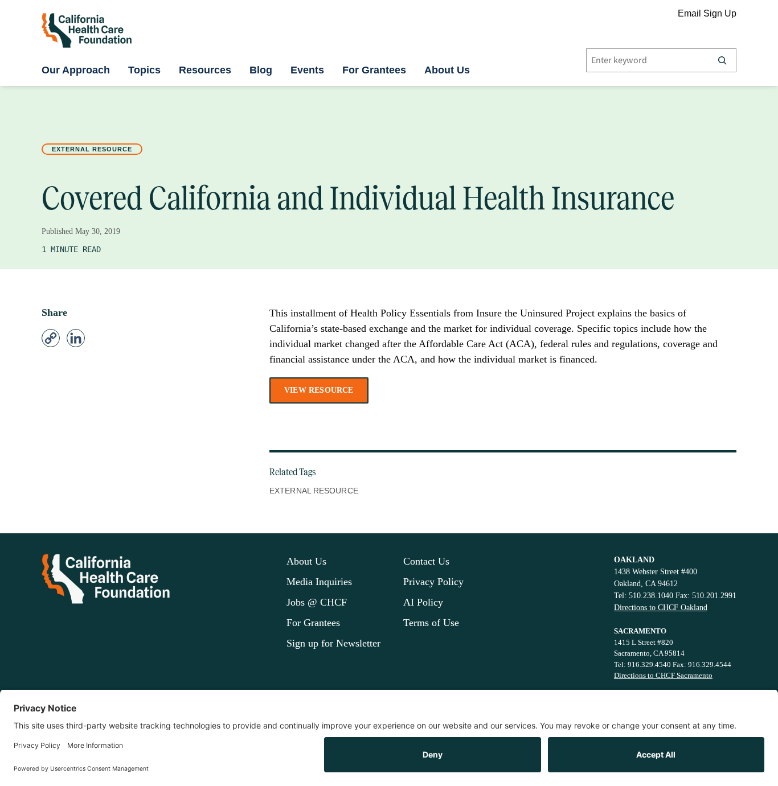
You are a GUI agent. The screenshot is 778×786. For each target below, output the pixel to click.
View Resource (319, 390)
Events (307, 70)
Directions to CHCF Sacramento (663, 675)
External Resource (92, 149)
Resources (205, 70)
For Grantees (374, 70)
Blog (260, 70)
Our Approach (76, 70)
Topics (144, 70)
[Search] (722, 60)
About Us (447, 70)
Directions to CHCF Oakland (660, 607)
